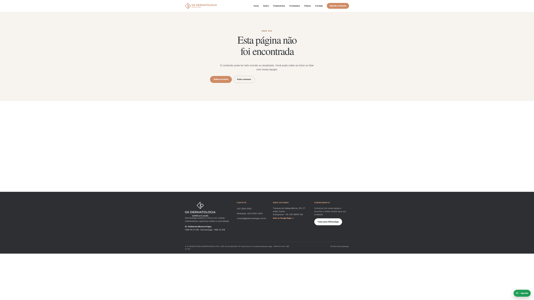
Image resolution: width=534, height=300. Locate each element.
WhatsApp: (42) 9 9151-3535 (250, 213)
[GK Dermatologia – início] (201, 6)
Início (256, 6)
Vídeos (307, 6)
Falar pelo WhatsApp (328, 222)
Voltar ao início (220, 79)
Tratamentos (279, 6)
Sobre (266, 6)
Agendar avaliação (337, 6)
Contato (319, 6)
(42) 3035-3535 (244, 209)
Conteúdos (294, 6)
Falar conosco (244, 79)
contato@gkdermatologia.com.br (251, 218)
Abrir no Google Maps (282, 218)
